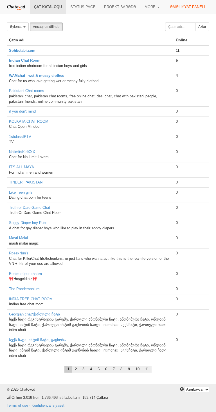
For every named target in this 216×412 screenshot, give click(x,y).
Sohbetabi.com (22, 50)
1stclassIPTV (20, 137)
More (151, 7)
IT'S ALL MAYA (21, 167)
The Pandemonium (24, 289)
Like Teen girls (21, 192)
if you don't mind (22, 111)
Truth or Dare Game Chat (29, 207)
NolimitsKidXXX (22, 152)
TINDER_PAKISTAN (25, 182)
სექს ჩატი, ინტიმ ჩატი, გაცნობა (37, 340)
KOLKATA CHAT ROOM (28, 121)
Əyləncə (16, 27)
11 (147, 369)
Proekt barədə (120, 7)
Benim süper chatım (25, 274)
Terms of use (17, 405)
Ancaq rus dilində (46, 27)
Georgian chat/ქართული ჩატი (34, 314)
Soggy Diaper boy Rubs (28, 223)
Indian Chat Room (24, 60)
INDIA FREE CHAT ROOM (31, 299)
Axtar (202, 27)
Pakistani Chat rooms (26, 91)
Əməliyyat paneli (187, 7)
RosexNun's (18, 253)
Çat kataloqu (48, 7)
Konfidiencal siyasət (48, 405)
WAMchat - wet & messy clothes (36, 75)
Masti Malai (18, 238)
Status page (83, 7)
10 (138, 369)
